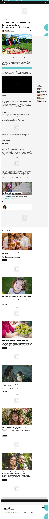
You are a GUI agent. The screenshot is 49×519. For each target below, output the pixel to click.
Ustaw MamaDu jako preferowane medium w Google (17, 67)
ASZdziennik (13, 0)
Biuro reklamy (25, 508)
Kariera (24, 509)
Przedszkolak (17, 2)
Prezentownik (23, 2)
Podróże (33, 2)
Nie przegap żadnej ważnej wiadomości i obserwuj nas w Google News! (17, 196)
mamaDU (2, 0)
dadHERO (17, 0)
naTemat (5, 0)
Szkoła (20, 2)
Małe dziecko (13, 2)
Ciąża (7, 2)
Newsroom (31, 509)
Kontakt (25, 512)
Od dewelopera (12, 99)
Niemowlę (10, 2)
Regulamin (31, 512)
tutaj (10, 498)
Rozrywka (21, 0)
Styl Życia (30, 2)
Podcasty (27, 2)
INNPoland (9, 0)
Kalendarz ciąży (36, 2)
